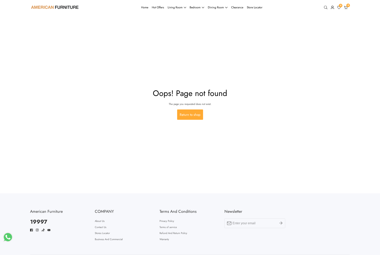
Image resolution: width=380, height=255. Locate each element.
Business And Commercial (109, 239)
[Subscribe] (280, 223)
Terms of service (168, 227)
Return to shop (190, 114)
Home (144, 7)
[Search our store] (326, 7)
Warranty (164, 239)
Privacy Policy (167, 221)
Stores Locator (102, 233)
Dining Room (216, 7)
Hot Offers (158, 7)
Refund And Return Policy (173, 233)
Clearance (237, 7)
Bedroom (195, 7)
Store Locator (254, 7)
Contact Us (100, 227)
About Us (99, 221)
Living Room (175, 7)
